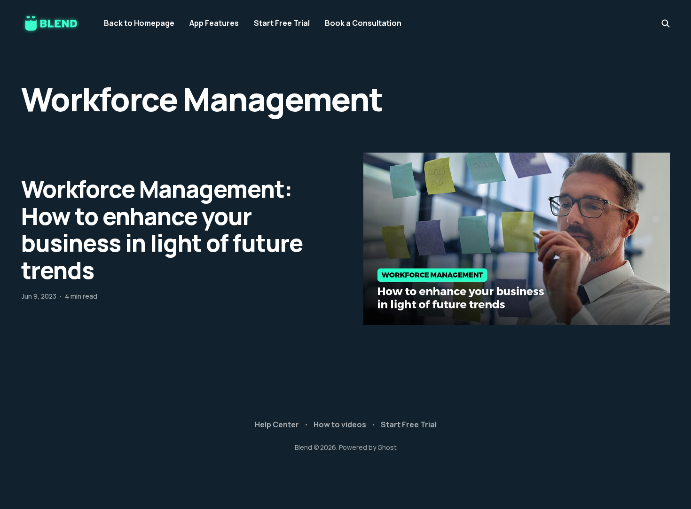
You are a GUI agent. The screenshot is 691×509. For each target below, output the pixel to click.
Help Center (277, 424)
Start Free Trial (282, 23)
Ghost (387, 447)
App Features (214, 23)
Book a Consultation (363, 23)
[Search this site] (666, 23)
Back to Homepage (139, 23)
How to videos (340, 424)
